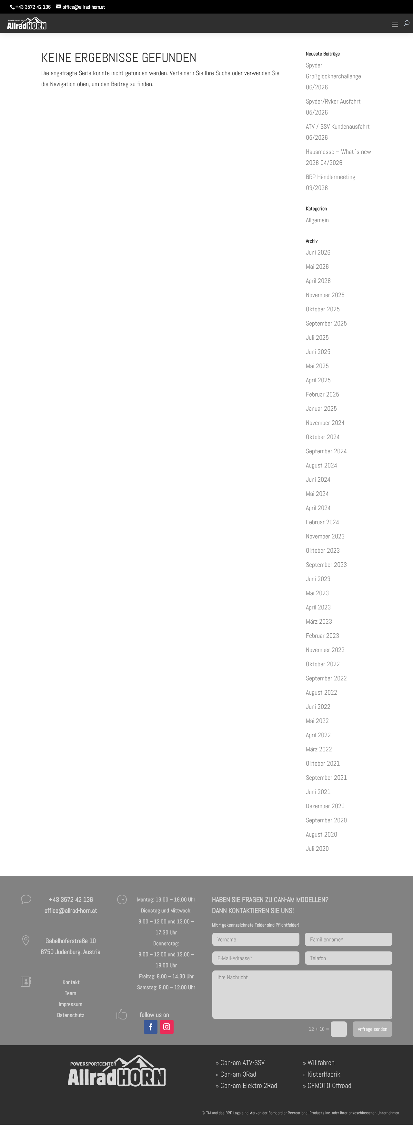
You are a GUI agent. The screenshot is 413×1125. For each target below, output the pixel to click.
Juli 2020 (317, 848)
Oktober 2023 (323, 550)
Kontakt (70, 982)
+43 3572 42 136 (33, 7)
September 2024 (326, 451)
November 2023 (325, 536)
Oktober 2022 (323, 664)
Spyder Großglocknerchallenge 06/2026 (333, 76)
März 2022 (319, 749)
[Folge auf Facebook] (150, 1027)
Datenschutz (70, 1015)
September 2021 (326, 777)
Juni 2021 (318, 792)
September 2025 (326, 323)
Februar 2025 (322, 394)
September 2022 (326, 678)
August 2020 (321, 834)
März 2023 (319, 621)
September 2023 (326, 564)
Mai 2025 (317, 366)
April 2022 (318, 735)
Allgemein (317, 220)
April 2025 (318, 380)
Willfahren (321, 1062)
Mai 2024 (317, 493)
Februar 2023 (322, 635)
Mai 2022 (317, 721)
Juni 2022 (318, 706)
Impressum (70, 1004)
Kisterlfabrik (323, 1074)
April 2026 (318, 280)
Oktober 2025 (323, 309)
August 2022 (321, 692)
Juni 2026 (318, 252)
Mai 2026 (317, 266)
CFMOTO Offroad (329, 1085)
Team (70, 993)
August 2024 (321, 465)
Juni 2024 (318, 479)
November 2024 (325, 422)
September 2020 (326, 820)
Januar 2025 (321, 408)
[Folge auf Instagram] (167, 1027)
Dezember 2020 (325, 806)
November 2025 (325, 295)
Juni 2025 (318, 351)
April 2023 (318, 607)
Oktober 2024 (323, 437)
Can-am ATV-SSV (242, 1062)
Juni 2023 (318, 579)
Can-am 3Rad (238, 1074)
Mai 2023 (317, 593)
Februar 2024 (322, 522)
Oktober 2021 (323, 763)
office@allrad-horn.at (71, 910)
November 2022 (325, 650)
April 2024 (318, 508)
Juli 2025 (317, 337)
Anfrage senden (372, 1029)
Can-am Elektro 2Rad (248, 1085)
